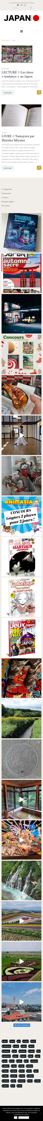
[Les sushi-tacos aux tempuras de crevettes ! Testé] (21, 394)
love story (34, 1061)
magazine (5, 1066)
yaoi (13, 1086)
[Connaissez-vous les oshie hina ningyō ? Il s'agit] (21, 475)
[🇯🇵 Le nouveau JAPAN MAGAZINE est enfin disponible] (21, 273)
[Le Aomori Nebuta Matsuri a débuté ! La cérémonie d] (21, 678)
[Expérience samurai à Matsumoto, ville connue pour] (21, 435)
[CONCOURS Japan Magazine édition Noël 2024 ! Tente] (21, 354)
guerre (15, 1056)
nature (22, 1071)
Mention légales (8, 202)
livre (26, 1061)
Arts (5, 132)
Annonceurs (6, 193)
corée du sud (6, 1046)
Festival (32, 1051)
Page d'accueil (6, 40)
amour (5, 1041)
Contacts (5, 197)
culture (24, 1046)
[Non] (40, 1113)
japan (31, 1056)
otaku (29, 1071)
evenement (6, 1051)
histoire (23, 1056)
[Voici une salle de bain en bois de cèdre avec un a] (21, 799)
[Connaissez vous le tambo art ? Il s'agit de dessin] (21, 961)
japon (38, 1056)
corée (33, 1041)
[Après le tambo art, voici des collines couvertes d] (21, 921)
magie (14, 1066)
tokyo (30, 1081)
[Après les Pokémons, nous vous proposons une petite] (21, 759)
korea (4, 1061)
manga (21, 1066)
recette (22, 1076)
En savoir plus (23, 1117)
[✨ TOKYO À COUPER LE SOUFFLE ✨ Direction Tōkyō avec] (21, 233)
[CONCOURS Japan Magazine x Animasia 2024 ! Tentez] (21, 516)
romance (30, 1076)
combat (26, 1041)
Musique (14, 1071)
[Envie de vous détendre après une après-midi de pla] (21, 597)
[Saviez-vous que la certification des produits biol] (21, 718)
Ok (15, 1117)
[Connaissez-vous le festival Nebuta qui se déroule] (21, 840)
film (39, 1051)
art (19, 1041)
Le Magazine (7, 189)
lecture (19, 1061)
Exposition (22, 1051)
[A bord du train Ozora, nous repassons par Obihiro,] (21, 1002)
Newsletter (6, 206)
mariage (5, 1071)
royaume (5, 1081)
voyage (38, 1081)
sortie (13, 1081)
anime (12, 1041)
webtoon (5, 1086)
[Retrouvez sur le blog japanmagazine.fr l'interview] (21, 314)
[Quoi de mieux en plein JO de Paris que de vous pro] (21, 556)
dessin (31, 1046)
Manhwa (30, 1066)
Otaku (6, 68)
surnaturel (21, 1081)
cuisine (16, 1046)
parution (5, 1076)
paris (36, 1071)
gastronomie (6, 1056)
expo (14, 1051)
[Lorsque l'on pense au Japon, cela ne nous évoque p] (21, 880)
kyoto (12, 1061)
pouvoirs (14, 1076)
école (19, 1086)
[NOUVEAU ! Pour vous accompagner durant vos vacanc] (21, 637)
